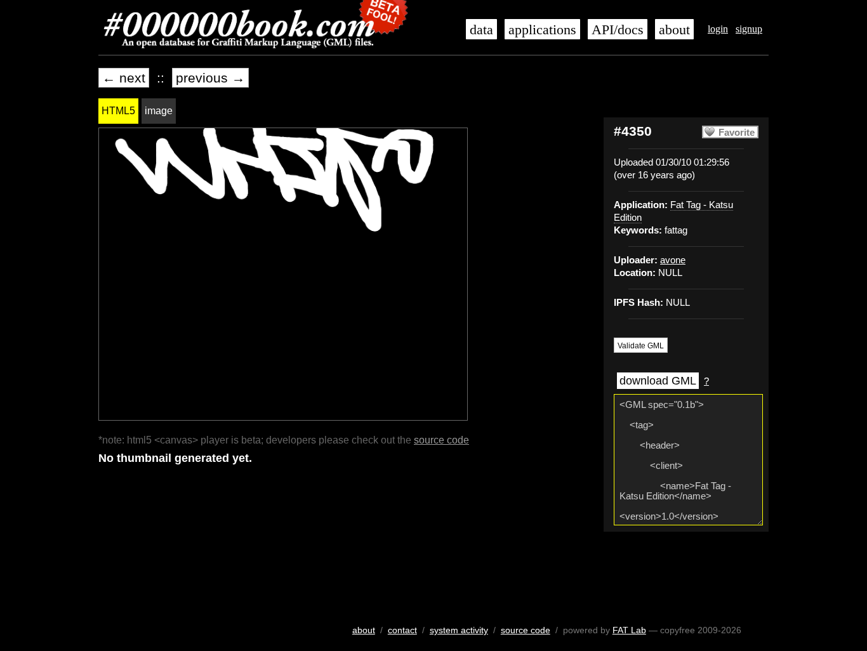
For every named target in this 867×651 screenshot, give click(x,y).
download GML (657, 380)
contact (402, 630)
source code (441, 440)
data (481, 29)
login (718, 28)
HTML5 (118, 110)
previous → (210, 77)
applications (542, 29)
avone (672, 260)
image (159, 110)
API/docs (618, 29)
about (674, 29)
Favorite (736, 133)
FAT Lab (629, 630)
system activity (459, 630)
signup (749, 28)
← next (123, 77)
